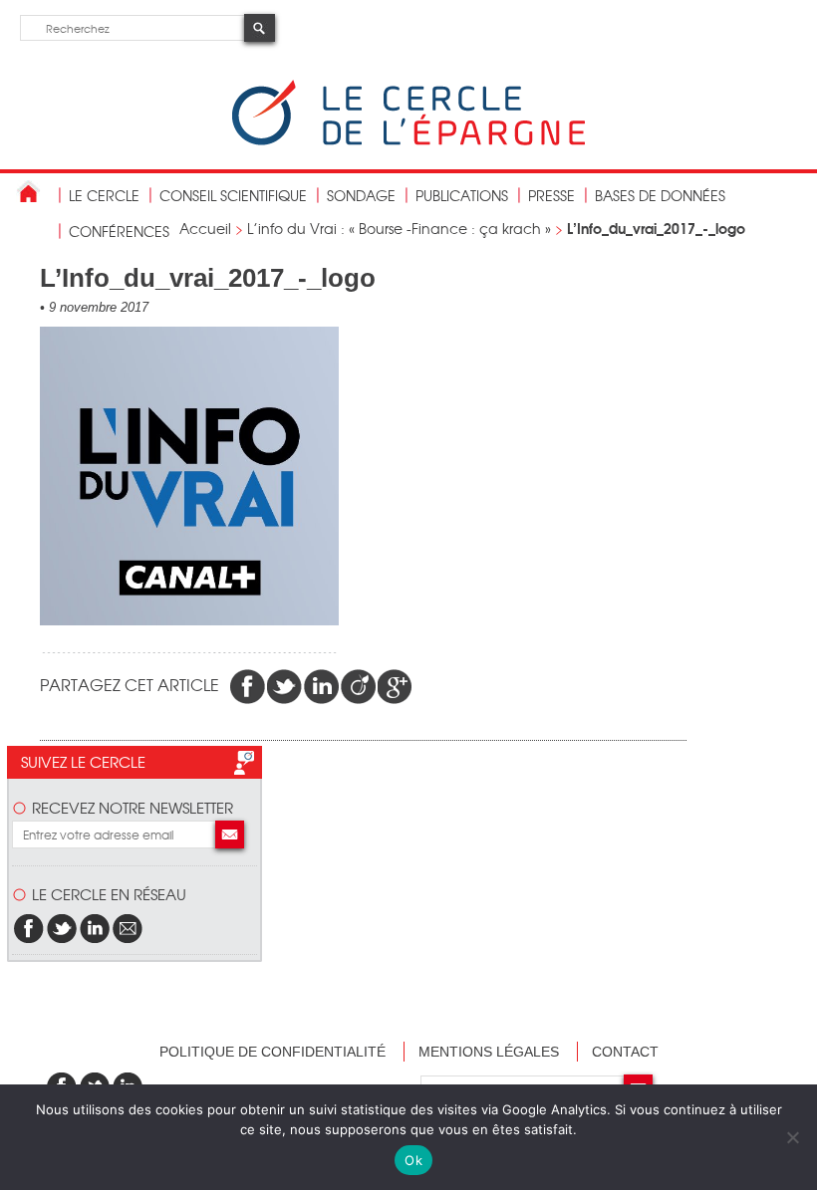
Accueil (205, 228)
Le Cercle (104, 195)
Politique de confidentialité (272, 1052)
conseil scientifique (233, 195)
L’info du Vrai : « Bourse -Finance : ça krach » (399, 228)
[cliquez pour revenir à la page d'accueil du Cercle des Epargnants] (408, 140)
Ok (413, 1160)
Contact (625, 1052)
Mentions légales (488, 1052)
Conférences (119, 231)
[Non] (792, 1137)
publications (461, 195)
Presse (551, 195)
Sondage (361, 195)
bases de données (660, 195)
